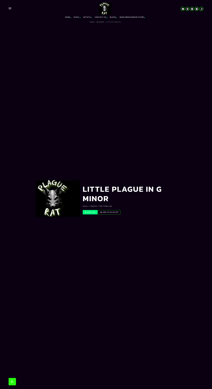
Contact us (100, 17)
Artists (87, 17)
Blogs (113, 17)
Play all (90, 212)
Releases (100, 22)
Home (67, 17)
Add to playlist (109, 212)
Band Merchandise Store (132, 17)
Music (76, 17)
